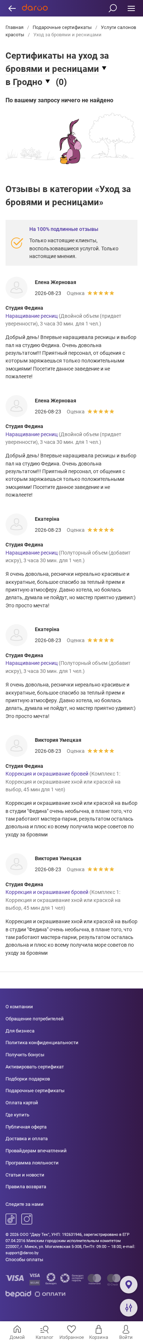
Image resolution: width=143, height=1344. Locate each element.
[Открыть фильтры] (129, 1308)
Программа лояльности (32, 1163)
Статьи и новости (25, 1175)
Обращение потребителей (35, 1018)
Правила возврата (26, 1186)
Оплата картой (22, 1102)
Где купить (17, 1114)
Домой (17, 1337)
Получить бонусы (25, 1054)
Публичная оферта (26, 1127)
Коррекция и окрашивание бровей (47, 774)
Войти (126, 1337)
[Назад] (12, 8)
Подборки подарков (28, 1079)
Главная (15, 27)
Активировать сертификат (35, 1066)
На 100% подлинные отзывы (63, 229)
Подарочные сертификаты (62, 27)
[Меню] (131, 8)
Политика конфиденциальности (42, 1042)
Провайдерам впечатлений (36, 1150)
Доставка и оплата (27, 1138)
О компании (19, 1006)
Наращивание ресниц (32, 316)
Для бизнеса (20, 1031)
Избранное (71, 1337)
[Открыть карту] (129, 1284)
